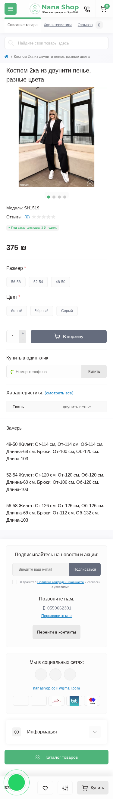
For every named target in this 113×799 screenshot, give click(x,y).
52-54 (38, 282)
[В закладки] (45, 787)
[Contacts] (87, 8)
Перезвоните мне (56, 616)
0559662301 (59, 608)
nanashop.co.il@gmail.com (56, 688)
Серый (67, 311)
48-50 (60, 282)
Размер (16, 268)
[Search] (11, 43)
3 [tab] (59, 197)
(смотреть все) (59, 392)
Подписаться (85, 569)
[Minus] (23, 340)
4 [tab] (64, 197)
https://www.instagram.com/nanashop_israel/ (55, 674)
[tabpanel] (56, 137)
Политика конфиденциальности (60, 582)
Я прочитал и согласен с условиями (60, 584)
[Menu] (11, 9)
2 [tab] (53, 197)
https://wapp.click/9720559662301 (70, 674)
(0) (27, 217)
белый (16, 311)
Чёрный (42, 311)
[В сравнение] (65, 787)
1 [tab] (48, 197)
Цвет (13, 297)
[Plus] (23, 333)
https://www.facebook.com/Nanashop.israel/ (41, 674)
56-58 (16, 282)
